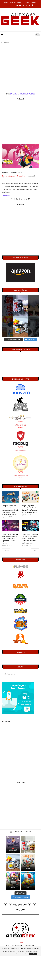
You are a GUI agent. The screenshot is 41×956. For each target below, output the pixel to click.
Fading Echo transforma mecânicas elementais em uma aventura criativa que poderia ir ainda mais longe (30, 538)
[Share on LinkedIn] (21, 199)
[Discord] (32, 5)
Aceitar (33, 954)
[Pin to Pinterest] (19, 199)
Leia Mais (5, 195)
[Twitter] (11, 5)
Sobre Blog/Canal (15, 2)
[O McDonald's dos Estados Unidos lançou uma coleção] (13, 881)
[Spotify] (26, 5)
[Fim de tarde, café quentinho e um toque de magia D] (13, 862)
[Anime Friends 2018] (20, 156)
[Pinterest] (17, 5)
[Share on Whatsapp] (26, 199)
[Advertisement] (20, 64)
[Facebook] (8, 5)
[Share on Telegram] (29, 199)
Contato (34, 2)
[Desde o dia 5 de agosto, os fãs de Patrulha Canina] (28, 862)
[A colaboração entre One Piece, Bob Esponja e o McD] (28, 881)
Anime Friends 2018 (12, 173)
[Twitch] (29, 5)
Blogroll (26, 2)
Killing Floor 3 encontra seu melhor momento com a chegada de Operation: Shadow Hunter (10, 538)
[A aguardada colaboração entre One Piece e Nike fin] (13, 844)
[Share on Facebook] (14, 199)
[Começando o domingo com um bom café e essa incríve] (28, 844)
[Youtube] (20, 5)
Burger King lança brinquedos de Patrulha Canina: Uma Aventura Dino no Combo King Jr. (30, 509)
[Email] (23, 5)
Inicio (6, 2)
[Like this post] (12, 199)
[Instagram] (14, 5)
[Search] (33, 35)
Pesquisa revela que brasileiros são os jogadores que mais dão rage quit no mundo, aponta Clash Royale (10, 510)
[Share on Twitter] (17, 199)
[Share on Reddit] (24, 199)
